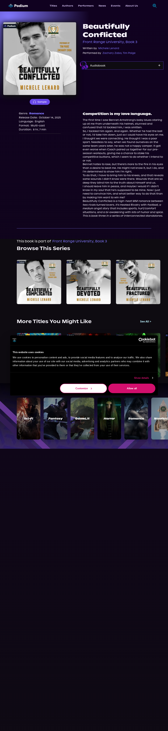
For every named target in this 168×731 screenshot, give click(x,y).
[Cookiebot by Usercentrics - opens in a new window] (141, 340)
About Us (131, 5)
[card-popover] (39, 282)
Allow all (132, 388)
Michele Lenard (108, 48)
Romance (36, 113)
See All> (145, 321)
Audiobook (97, 65)
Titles (53, 5)
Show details (141, 377)
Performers (86, 5)
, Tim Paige (129, 53)
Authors (67, 5)
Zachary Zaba (112, 53)
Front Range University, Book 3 (110, 42)
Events (115, 5)
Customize (81, 388)
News (102, 5)
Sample (42, 101)
